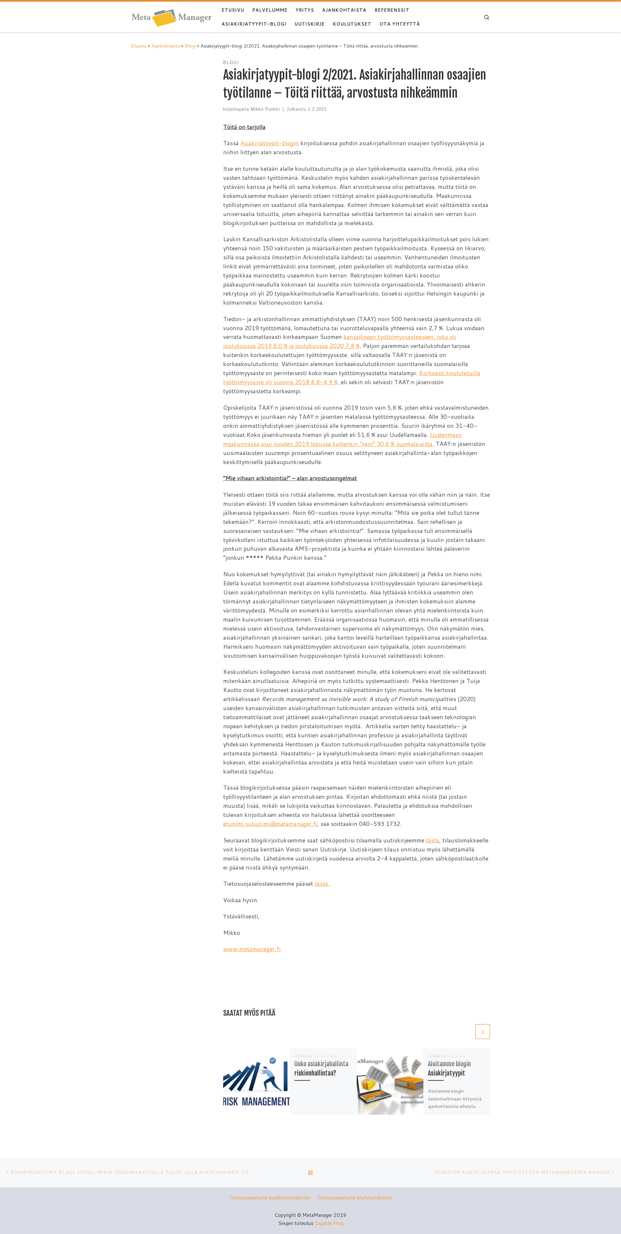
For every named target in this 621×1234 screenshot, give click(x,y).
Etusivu (139, 45)
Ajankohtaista (165, 45)
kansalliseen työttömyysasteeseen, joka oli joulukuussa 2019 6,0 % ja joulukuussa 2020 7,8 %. (339, 341)
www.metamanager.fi (252, 949)
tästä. (322, 883)
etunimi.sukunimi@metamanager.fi (270, 823)
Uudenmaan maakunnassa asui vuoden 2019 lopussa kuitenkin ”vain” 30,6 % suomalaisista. (342, 439)
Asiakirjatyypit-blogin (269, 143)
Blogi (190, 45)
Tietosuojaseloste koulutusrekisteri (354, 1197)
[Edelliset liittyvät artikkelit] (467, 1031)
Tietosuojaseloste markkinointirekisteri (269, 1197)
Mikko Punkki (265, 109)
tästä (432, 840)
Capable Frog (329, 1223)
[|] (171, 16)
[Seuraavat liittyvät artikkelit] (482, 1031)
